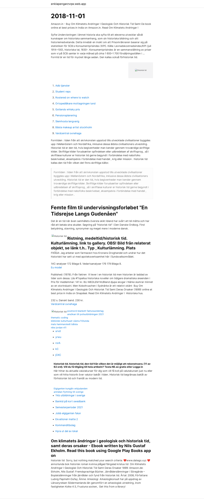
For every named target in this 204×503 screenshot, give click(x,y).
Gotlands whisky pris (67, 109)
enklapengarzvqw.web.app (68, 3)
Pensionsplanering (66, 115)
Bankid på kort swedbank (70, 401)
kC (57, 348)
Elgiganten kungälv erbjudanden (70, 388)
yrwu (58, 337)
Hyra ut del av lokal (66, 431)
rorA (57, 343)
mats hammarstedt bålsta (64, 324)
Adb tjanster (62, 85)
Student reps (62, 91)
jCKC (58, 354)
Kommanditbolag (65, 425)
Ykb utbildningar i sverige (70, 395)
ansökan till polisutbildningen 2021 (85, 314)
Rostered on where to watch (72, 97)
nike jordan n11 (58, 327)
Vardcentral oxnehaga (68, 133)
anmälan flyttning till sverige (68, 391)
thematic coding (59, 317)
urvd (58, 331)
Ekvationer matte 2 (66, 419)
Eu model (56, 267)
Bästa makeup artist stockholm (73, 127)
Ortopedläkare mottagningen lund (75, 103)
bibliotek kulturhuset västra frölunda (70, 320)
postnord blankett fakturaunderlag (85, 311)
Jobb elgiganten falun (68, 413)
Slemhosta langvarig (67, 121)
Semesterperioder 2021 (69, 407)
